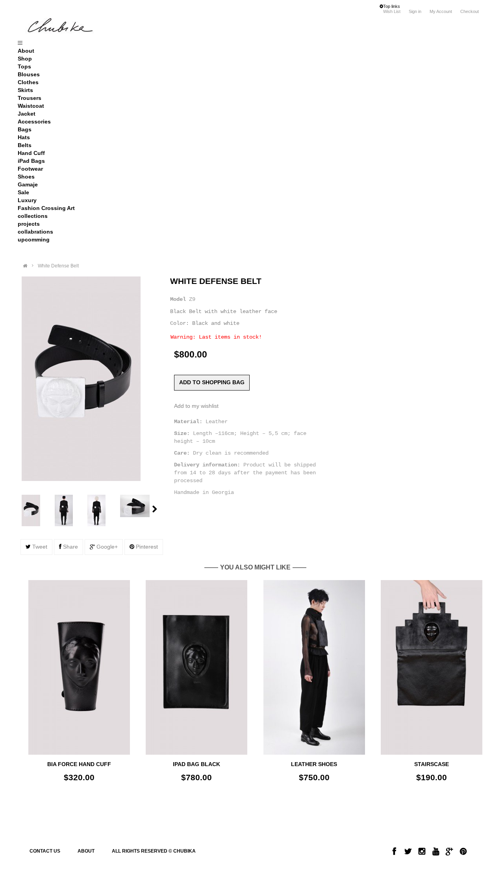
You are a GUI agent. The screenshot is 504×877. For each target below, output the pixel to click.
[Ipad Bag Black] (196, 667)
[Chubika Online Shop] (76, 27)
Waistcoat (31, 106)
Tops (24, 66)
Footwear (30, 169)
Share (69, 547)
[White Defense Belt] (36, 510)
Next (154, 509)
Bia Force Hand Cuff (79, 764)
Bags (25, 129)
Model (178, 299)
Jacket (26, 114)
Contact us (45, 851)
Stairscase (431, 764)
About (26, 51)
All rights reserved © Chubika (154, 851)
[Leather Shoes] (314, 667)
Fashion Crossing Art (46, 208)
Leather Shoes (314, 764)
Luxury (27, 200)
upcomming (34, 239)
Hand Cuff (31, 153)
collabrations (35, 231)
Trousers (29, 98)
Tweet (39, 547)
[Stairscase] (431, 667)
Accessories (34, 121)
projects (29, 224)
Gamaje (28, 184)
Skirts (25, 90)
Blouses (29, 74)
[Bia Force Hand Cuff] (79, 667)
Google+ (106, 547)
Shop (25, 58)
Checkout (469, 11)
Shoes (26, 176)
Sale (23, 192)
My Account (441, 11)
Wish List (391, 11)
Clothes (28, 82)
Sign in (415, 11)
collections (33, 216)
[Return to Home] (25, 266)
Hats (24, 137)
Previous (16, 510)
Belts (25, 145)
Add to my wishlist (196, 406)
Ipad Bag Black (196, 764)
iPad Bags (31, 161)
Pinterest (146, 547)
